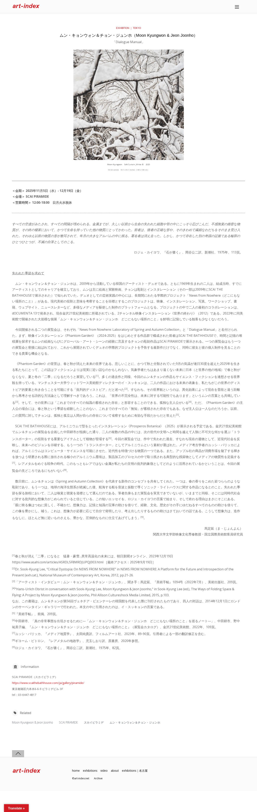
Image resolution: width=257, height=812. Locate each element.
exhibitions (90, 770)
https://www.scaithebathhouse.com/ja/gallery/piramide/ (48, 683)
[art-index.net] (26, 6)
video (104, 770)
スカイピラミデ (94, 722)
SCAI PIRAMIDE (68, 722)
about (115, 770)
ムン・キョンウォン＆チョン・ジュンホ (135, 722)
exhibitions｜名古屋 (135, 770)
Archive (98, 778)
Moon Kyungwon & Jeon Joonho (32, 722)
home (76, 770)
